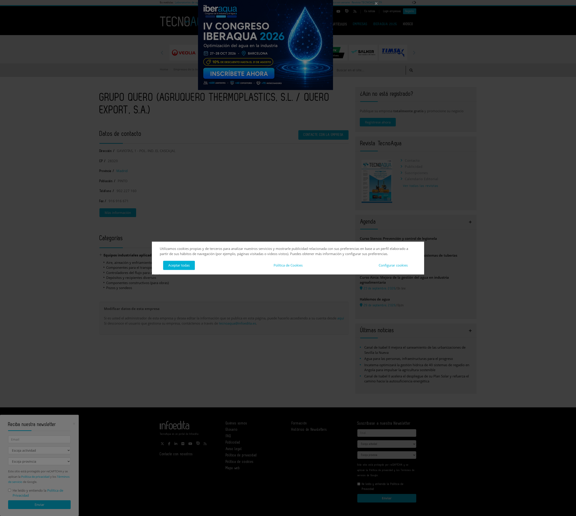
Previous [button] (162, 52)
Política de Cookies (288, 265)
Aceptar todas (179, 265)
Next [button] (414, 52)
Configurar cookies (393, 265)
